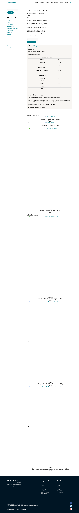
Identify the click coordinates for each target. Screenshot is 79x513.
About (47, 2)
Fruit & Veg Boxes (10, 26)
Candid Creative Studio (19, 504)
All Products (42, 2)
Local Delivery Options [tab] (34, 46)
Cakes (8, 20)
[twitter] (71, 506)
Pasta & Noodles (10, 43)
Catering (56, 2)
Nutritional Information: (34, 54)
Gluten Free (9, 32)
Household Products (11, 38)
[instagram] (71, 509)
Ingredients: (31, 49)
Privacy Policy (60, 490)
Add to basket (31, 42)
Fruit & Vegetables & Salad (12, 28)
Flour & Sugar (10, 24)
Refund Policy (60, 492)
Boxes (51, 2)
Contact (61, 2)
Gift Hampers (10, 30)
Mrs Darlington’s (44, 493)
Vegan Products (10, 47)
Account (66, 2)
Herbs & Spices (10, 36)
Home (36, 2)
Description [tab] (32, 45)
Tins (8, 45)
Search (10, 12)
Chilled (8, 22)
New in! (8, 42)
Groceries (9, 34)
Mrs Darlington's (10, 40)
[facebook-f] (71, 503)
